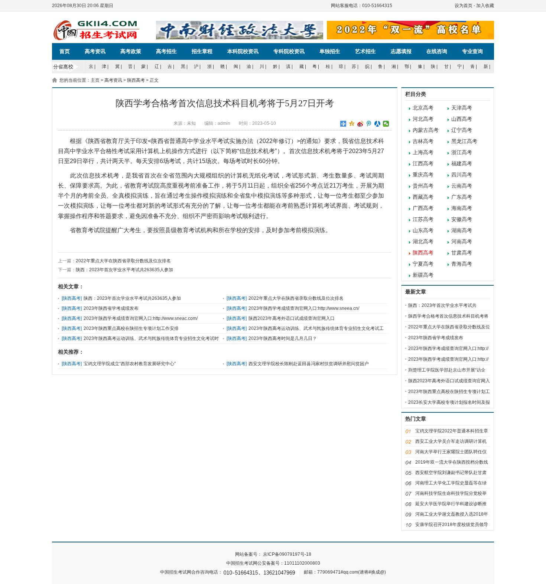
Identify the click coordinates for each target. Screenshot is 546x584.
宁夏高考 (423, 264)
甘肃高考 (461, 253)
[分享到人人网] (377, 124)
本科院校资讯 (243, 51)
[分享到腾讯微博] (369, 124)
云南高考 (461, 186)
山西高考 (461, 119)
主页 (95, 80)
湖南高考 (461, 230)
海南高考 (461, 208)
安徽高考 (461, 219)
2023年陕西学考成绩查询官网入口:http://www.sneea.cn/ (303, 308)
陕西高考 (136, 80)
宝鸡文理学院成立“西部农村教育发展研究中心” (130, 363)
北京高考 (423, 108)
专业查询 (472, 51)
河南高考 (461, 241)
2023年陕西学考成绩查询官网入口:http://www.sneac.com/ (141, 318)
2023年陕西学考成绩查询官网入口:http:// (448, 348)
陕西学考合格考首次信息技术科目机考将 (448, 316)
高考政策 (130, 51)
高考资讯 (95, 51)
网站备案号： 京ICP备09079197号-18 (273, 554)
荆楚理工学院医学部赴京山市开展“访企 (446, 370)
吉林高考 (423, 141)
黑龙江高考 (464, 141)
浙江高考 (461, 152)
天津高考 (461, 108)
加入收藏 (485, 5)
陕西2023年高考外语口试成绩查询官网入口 (291, 318)
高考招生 (166, 51)
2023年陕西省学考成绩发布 (111, 308)
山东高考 (423, 230)
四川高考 (461, 175)
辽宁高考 (461, 130)
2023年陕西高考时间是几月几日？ (282, 338)
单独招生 (329, 51)
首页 (64, 51)
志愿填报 (401, 51)
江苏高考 (423, 219)
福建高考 (461, 163)
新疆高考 (423, 275)
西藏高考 (423, 197)
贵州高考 (423, 186)
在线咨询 (436, 51)
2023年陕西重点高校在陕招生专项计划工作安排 (131, 328)
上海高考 (423, 152)
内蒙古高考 (426, 130)
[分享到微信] (386, 124)
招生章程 (202, 51)
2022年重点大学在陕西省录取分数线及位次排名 (123, 260)
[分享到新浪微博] (360, 124)
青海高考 (461, 264)
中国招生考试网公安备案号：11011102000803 (273, 563)
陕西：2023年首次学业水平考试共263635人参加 (124, 269)
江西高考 (423, 163)
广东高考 (461, 197)
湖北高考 (423, 241)
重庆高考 (423, 175)
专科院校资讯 (289, 51)
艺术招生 (365, 51)
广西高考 (423, 208)
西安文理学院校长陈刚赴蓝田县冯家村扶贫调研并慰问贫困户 (308, 363)
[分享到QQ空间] (352, 124)
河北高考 (423, 119)
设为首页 (463, 5)
